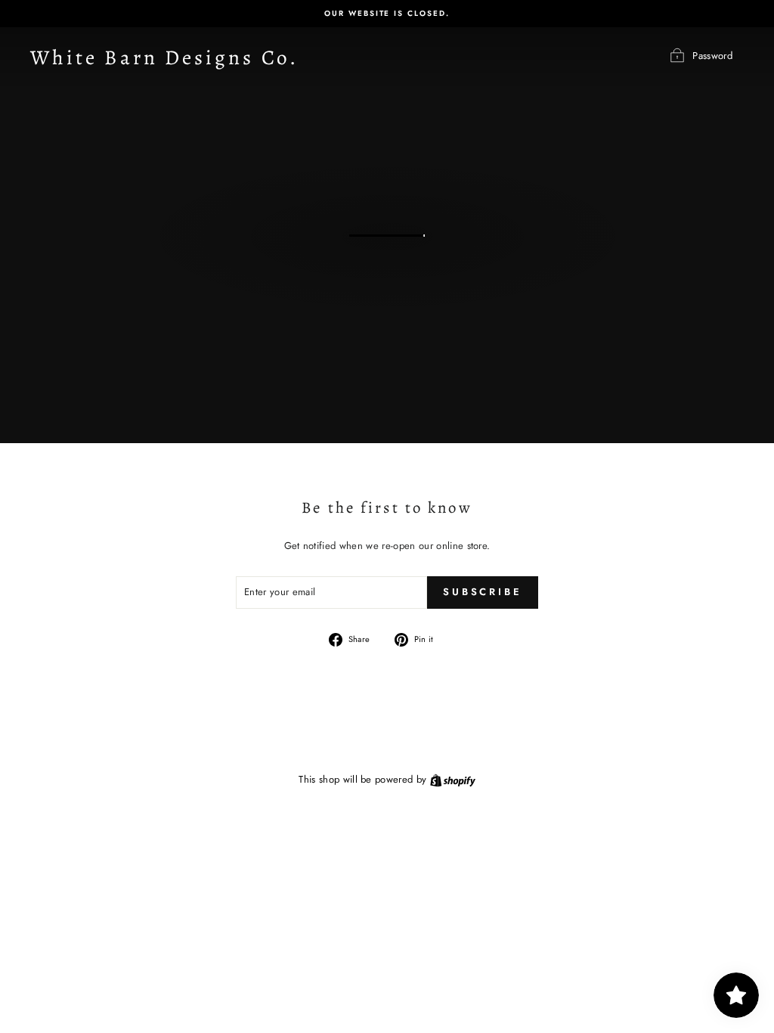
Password (712, 55)
